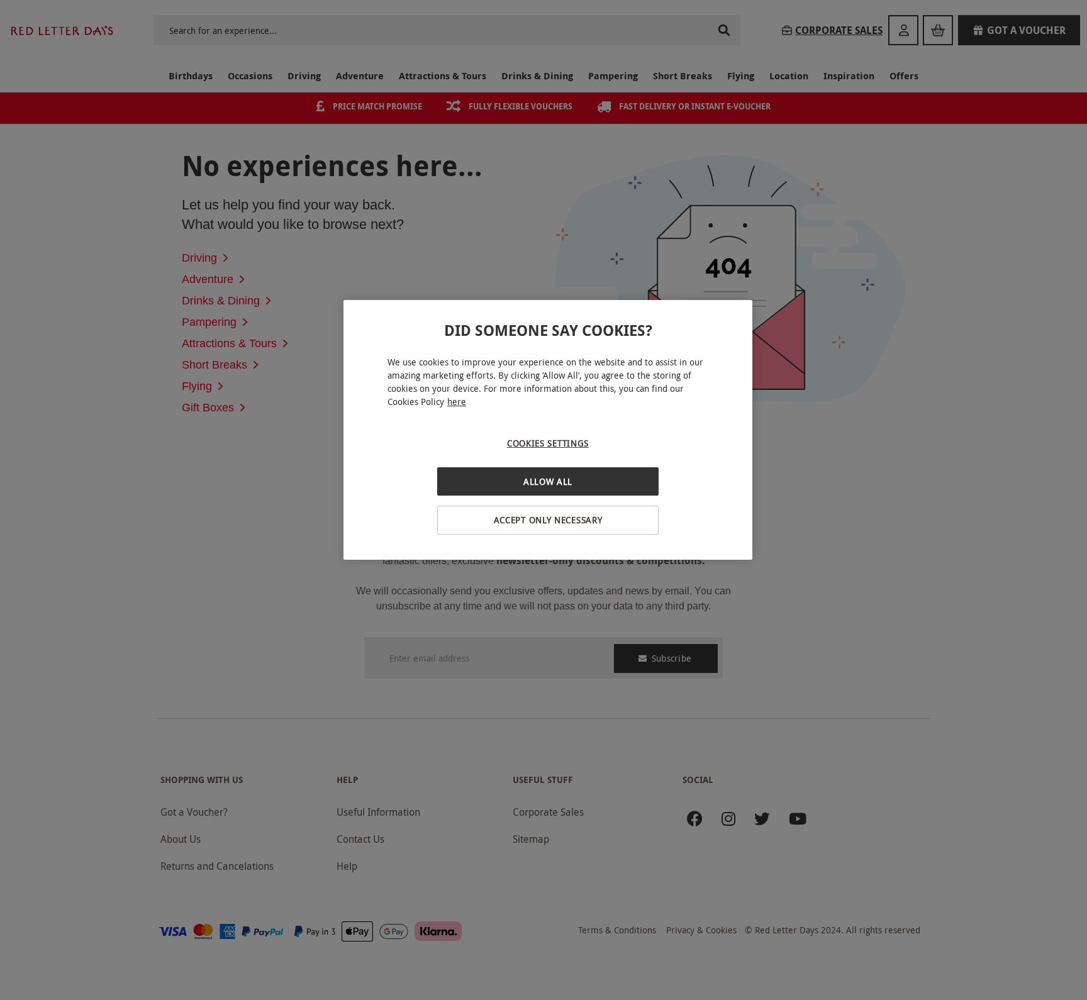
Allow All (547, 481)
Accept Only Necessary (548, 520)
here (456, 402)
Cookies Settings (548, 443)
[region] (547, 430)
